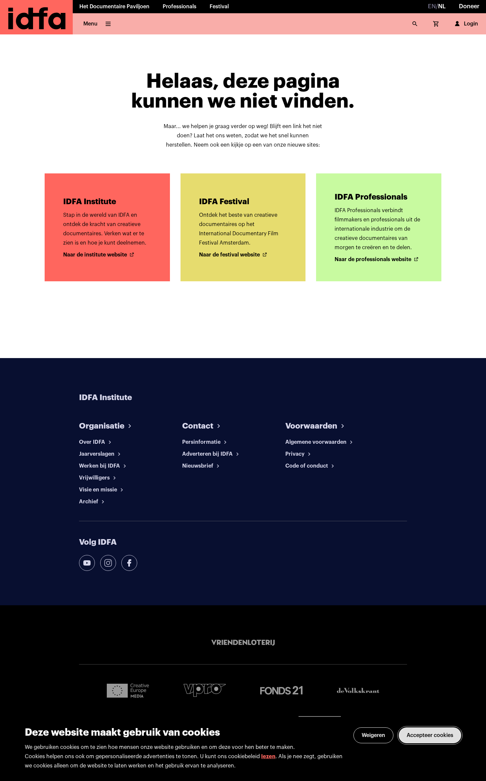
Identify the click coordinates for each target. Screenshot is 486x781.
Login (471, 23)
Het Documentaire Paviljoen (114, 6)
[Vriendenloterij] (243, 643)
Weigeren (373, 735)
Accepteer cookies (430, 735)
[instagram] (108, 563)
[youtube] (87, 563)
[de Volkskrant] (358, 690)
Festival (219, 6)
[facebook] (129, 563)
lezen (268, 756)
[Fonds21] (281, 690)
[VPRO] (204, 690)
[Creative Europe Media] (128, 690)
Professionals (179, 6)
